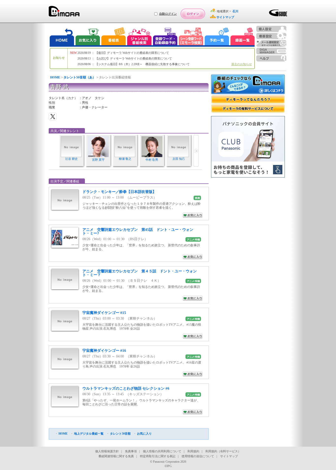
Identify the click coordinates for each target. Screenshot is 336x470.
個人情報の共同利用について (162, 451)
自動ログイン (168, 13)
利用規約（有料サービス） (223, 451)
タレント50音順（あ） (79, 77)
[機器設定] (271, 36)
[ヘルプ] (271, 58)
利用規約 (193, 451)
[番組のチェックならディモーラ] (248, 84)
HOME (55, 77)
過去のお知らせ (241, 64)
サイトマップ (229, 456)
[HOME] (62, 37)
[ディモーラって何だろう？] (248, 99)
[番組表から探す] (113, 37)
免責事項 (131, 451)
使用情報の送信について (198, 456)
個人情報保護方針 (107, 451)
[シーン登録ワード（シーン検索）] (191, 37)
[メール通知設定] (271, 43)
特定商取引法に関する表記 (157, 456)
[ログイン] (193, 14)
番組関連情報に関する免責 (116, 456)
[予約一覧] (217, 37)
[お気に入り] (87, 37)
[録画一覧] (242, 37)
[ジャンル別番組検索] (139, 37)
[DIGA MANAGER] (271, 51)
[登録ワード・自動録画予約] (165, 37)
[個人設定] (271, 29)
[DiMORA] (64, 13)
